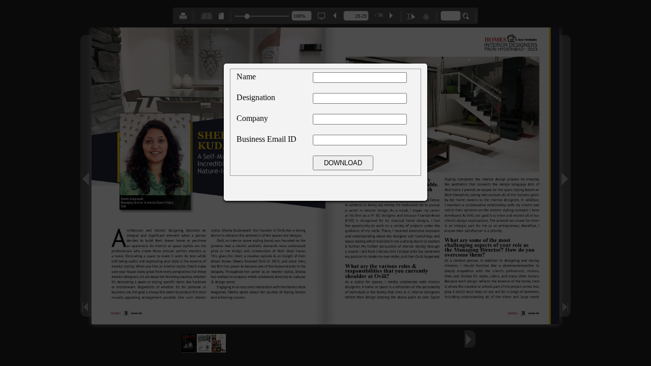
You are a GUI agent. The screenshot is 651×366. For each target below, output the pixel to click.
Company (252, 118)
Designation (255, 97)
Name (246, 76)
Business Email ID (266, 139)
